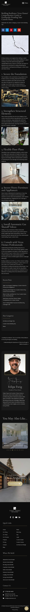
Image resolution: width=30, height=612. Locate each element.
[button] (7, 450)
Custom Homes (20, 542)
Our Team (5, 534)
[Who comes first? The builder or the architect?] (15, 436)
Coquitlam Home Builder (8, 567)
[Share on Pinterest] (11, 30)
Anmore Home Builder (8, 562)
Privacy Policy (15, 609)
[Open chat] (26, 608)
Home (4, 529)
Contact (5, 544)
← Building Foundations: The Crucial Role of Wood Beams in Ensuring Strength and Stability (14, 338)
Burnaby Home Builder (8, 564)
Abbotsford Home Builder (9, 559)
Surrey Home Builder (8, 577)
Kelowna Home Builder (8, 572)
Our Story (5, 532)
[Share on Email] (19, 30)
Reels (17, 529)
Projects (5, 539)
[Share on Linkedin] (15, 30)
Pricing (4, 542)
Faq (17, 534)
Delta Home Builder (7, 569)
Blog (4, 547)
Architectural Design (21, 544)
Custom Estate (19, 539)
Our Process (6, 537)
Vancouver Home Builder (8, 580)
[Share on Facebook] (3, 30)
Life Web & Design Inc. (15, 607)
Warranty (18, 532)
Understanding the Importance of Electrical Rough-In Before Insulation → (16, 343)
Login (17, 537)
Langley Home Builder (8, 574)
